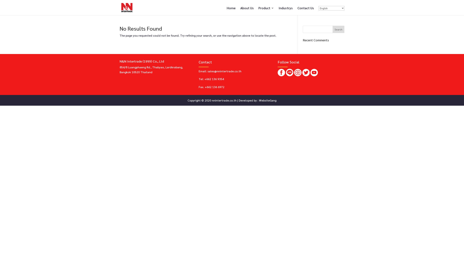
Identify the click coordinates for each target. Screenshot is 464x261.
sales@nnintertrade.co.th (224, 71)
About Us (247, 8)
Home (231, 8)
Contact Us (305, 8)
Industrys (286, 8)
